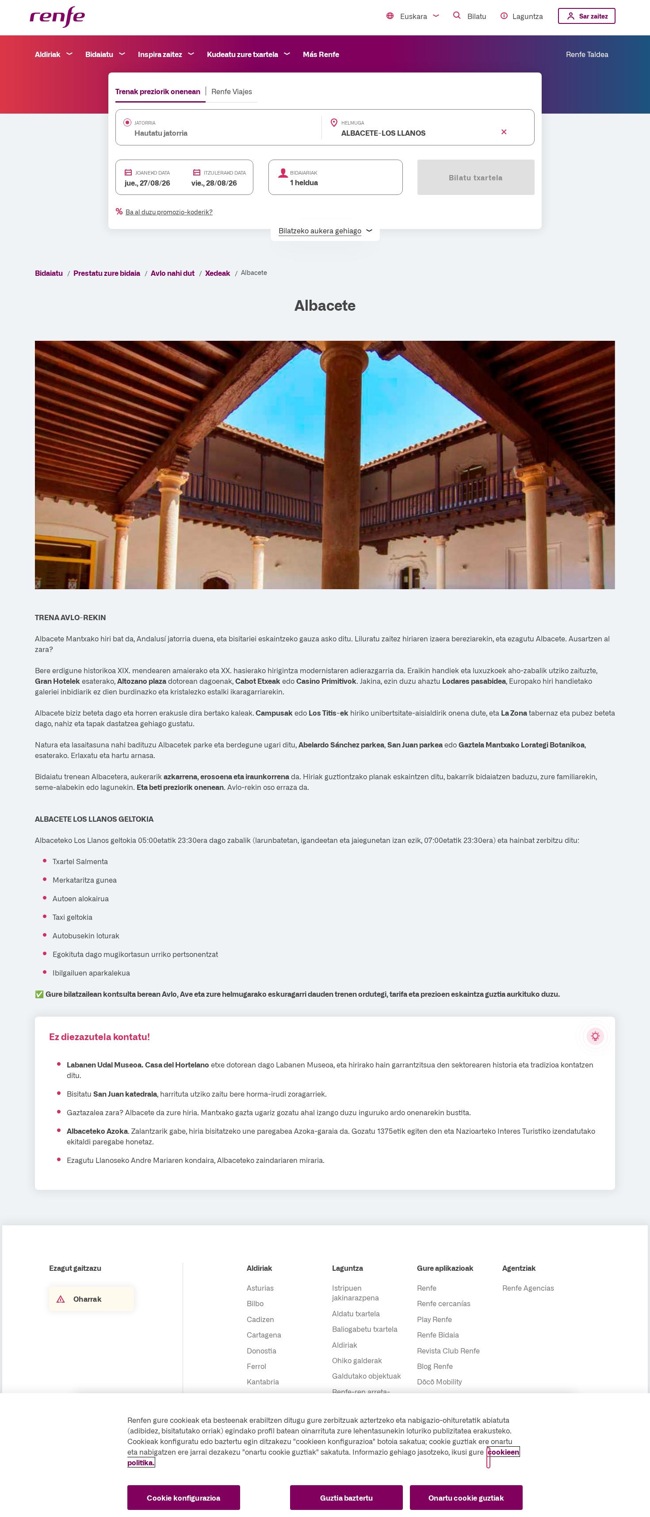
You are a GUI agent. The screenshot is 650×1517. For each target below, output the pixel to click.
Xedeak (217, 272)
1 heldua (304, 182)
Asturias (260, 1287)
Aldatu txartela (356, 1313)
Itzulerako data (225, 172)
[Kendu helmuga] (504, 132)
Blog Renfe (435, 1365)
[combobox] (205, 132)
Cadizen (260, 1319)
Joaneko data (152, 172)
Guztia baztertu (346, 1497)
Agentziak (519, 1267)
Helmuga (352, 123)
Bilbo (255, 1303)
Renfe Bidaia (438, 1334)
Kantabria (263, 1381)
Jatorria (145, 123)
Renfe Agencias (528, 1287)
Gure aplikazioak (445, 1267)
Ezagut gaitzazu (75, 1267)
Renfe (426, 1287)
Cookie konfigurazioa (183, 1497)
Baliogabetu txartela (365, 1328)
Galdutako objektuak (366, 1375)
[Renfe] (57, 17)
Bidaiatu (99, 54)
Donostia (261, 1350)
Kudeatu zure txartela (242, 54)
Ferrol (256, 1365)
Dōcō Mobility (439, 1381)
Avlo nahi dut (173, 272)
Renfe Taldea (587, 54)
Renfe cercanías (443, 1303)
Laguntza (527, 15)
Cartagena (264, 1334)
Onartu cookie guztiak (466, 1497)
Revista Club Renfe (448, 1350)
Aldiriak (48, 54)
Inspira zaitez (160, 54)
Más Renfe (321, 54)
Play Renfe (434, 1319)
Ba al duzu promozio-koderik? (169, 211)
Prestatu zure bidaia (106, 272)
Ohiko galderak (357, 1360)
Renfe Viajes (231, 91)
